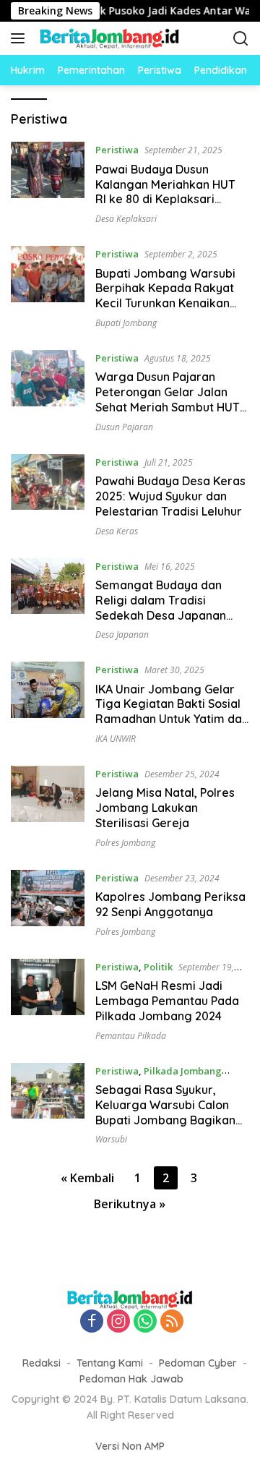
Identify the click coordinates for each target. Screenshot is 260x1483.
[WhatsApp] (145, 1322)
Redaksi (41, 1362)
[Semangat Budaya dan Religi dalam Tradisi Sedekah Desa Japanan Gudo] (47, 599)
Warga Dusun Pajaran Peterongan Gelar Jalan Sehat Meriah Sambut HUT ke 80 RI (167, 399)
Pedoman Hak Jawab (131, 1378)
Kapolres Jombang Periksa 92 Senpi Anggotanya (170, 904)
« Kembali (87, 1178)
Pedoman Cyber (198, 1362)
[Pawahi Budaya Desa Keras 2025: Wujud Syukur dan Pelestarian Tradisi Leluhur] (47, 495)
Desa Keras (116, 531)
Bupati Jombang (126, 323)
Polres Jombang (125, 843)
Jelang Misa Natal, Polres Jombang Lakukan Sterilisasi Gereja (165, 807)
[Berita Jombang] (108, 38)
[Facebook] (91, 1322)
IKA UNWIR (115, 738)
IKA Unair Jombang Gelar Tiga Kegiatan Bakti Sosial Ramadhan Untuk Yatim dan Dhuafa (171, 711)
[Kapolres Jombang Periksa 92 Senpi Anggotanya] (47, 903)
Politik (158, 966)
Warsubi (111, 1139)
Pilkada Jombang (183, 1070)
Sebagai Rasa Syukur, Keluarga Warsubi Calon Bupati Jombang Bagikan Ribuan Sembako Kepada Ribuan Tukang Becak (165, 1119)
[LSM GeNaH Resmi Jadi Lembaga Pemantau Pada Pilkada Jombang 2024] (47, 1000)
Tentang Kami (110, 1362)
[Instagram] (118, 1322)
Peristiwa (117, 149)
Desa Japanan (122, 634)
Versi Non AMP (130, 1446)
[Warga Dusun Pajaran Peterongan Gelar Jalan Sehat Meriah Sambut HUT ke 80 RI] (47, 391)
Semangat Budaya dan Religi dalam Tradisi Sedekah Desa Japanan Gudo (160, 607)
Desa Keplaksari (126, 219)
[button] (20, 38)
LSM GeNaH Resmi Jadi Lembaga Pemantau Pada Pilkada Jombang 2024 (167, 1000)
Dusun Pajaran (124, 427)
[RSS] (171, 1322)
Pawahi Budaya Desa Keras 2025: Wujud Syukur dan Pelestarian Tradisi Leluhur (170, 496)
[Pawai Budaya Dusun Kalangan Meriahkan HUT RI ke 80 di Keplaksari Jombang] (47, 183)
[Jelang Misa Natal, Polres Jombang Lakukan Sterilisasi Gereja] (47, 807)
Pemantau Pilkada (130, 1036)
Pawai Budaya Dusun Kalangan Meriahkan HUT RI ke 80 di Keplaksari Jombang (165, 191)
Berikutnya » (129, 1204)
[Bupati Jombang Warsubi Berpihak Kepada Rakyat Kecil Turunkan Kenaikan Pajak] (47, 287)
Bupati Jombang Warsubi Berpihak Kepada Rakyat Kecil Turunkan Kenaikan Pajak (165, 295)
